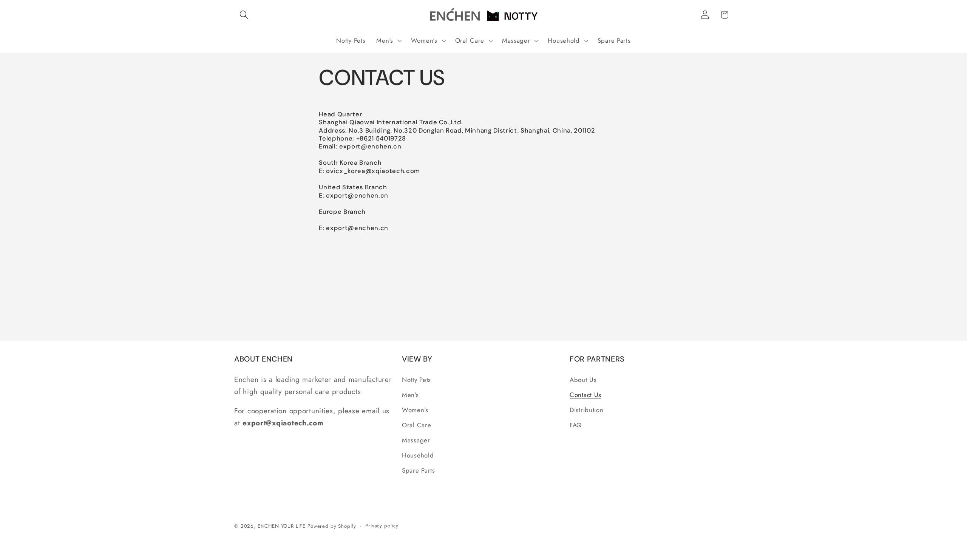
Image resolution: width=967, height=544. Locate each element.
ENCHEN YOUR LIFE (282, 526)
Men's (410, 394)
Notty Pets (416, 379)
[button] (244, 15)
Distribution (587, 409)
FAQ (576, 425)
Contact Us (585, 394)
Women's (415, 409)
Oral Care (416, 425)
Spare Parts (418, 470)
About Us (583, 379)
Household (418, 455)
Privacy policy (382, 525)
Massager (416, 440)
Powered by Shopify (331, 526)
